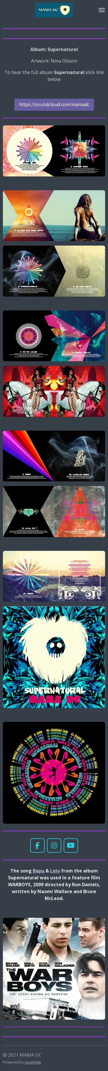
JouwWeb (33, 1062)
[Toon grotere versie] (54, 150)
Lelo (55, 871)
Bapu (39, 871)
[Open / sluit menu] (101, 10)
